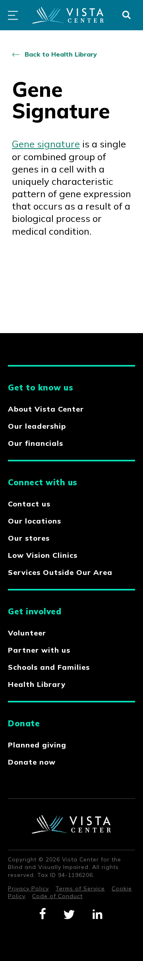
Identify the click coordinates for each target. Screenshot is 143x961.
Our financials (35, 443)
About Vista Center (46, 409)
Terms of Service (80, 888)
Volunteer (27, 632)
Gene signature (46, 144)
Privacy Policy (28, 888)
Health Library (37, 684)
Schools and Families (49, 667)
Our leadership (37, 426)
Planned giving (37, 744)
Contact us (29, 503)
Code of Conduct (57, 896)
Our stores (29, 538)
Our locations (34, 521)
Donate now (32, 762)
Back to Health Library (61, 54)
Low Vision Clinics (42, 555)
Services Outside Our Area (60, 572)
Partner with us (39, 650)
